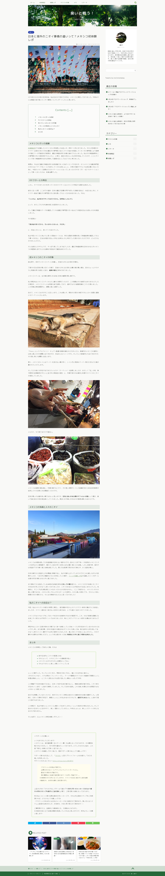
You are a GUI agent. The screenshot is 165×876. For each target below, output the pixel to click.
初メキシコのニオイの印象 (47, 123)
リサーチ (84, 2)
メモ (75, 2)
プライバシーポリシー (35, 873)
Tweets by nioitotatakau (115, 78)
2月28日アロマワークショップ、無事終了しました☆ (122, 100)
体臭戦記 (42, 2)
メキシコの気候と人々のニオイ (49, 126)
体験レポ (53, 2)
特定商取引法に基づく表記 (51, 873)
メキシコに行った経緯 (45, 117)
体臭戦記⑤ (32, 148)
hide (70, 110)
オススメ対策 (65, 2)
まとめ (40, 132)
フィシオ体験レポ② (75, 576)
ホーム (32, 2)
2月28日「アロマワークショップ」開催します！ (122, 108)
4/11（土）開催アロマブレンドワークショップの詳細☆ (122, 93)
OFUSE (57, 756)
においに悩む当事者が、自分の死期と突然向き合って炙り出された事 (121, 122)
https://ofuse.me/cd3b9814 (63, 761)
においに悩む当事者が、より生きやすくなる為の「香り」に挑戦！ (121, 115)
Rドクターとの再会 (44, 120)
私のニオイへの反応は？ (46, 129)
